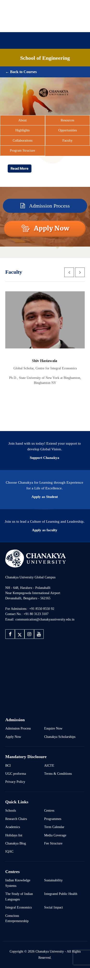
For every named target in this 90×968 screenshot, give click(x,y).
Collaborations (22, 140)
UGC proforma (15, 773)
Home (13, 61)
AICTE (49, 765)
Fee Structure (53, 843)
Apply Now (13, 737)
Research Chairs (16, 819)
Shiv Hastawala (45, 361)
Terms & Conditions (58, 773)
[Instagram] (45, 24)
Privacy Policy (15, 782)
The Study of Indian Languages (19, 896)
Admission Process (49, 206)
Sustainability (53, 880)
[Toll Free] (68, 24)
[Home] (35, 558)
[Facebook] (30, 24)
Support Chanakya (44, 458)
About (34, 61)
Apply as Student (44, 497)
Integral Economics (18, 907)
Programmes (52, 819)
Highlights (22, 130)
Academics (60, 61)
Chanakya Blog (15, 843)
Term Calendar (54, 827)
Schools (10, 810)
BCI (8, 765)
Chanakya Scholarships (59, 737)
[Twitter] (38, 24)
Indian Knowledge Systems (17, 882)
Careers (15, 69)
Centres (49, 810)
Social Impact (53, 907)
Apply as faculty (44, 530)
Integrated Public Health (60, 894)
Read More (20, 168)
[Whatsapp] (61, 24)
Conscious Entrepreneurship (17, 918)
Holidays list (13, 835)
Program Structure (22, 150)
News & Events (45, 69)
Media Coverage (55, 835)
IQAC (9, 851)
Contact (74, 69)
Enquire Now (53, 728)
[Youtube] (53, 24)
